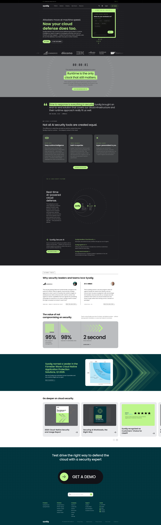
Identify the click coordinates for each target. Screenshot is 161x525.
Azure (100, 20)
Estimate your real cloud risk (102, 10)
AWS (96, 20)
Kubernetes (97, 23)
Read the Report (49, 380)
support (87, 504)
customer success (89, 510)
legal (72, 514)
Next (110, 32)
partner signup (60, 506)
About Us (73, 504)
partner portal (60, 512)
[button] (56, 6)
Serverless (104, 23)
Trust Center (107, 521)
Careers (73, 508)
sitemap (73, 516)
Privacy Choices (99, 521)
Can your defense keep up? (80, 89)
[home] (46, 6)
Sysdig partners (60, 504)
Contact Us (116, 521)
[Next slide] (117, 440)
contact (73, 512)
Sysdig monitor (46, 506)
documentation (88, 508)
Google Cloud (106, 20)
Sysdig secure (46, 504)
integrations (59, 510)
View (115, 1)
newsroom (73, 510)
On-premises (97, 26)
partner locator (60, 508)
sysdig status (88, 506)
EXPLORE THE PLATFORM (80, 167)
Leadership (73, 506)
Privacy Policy (80, 521)
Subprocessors (89, 521)
